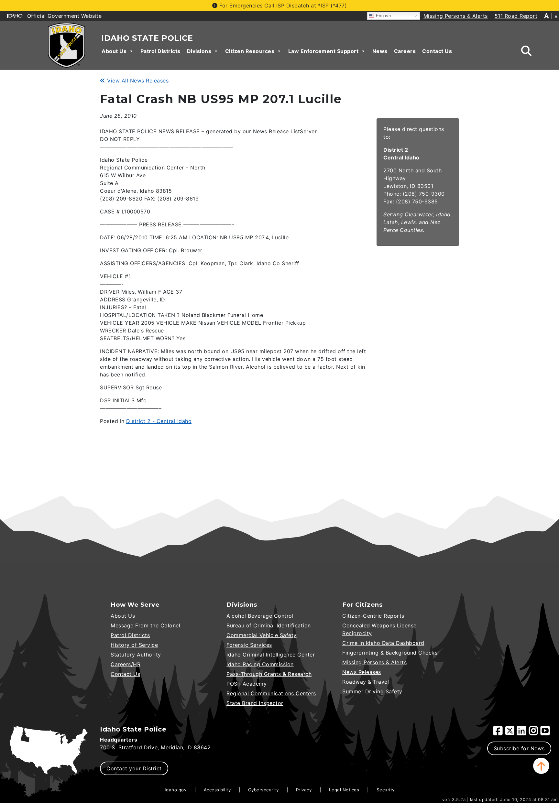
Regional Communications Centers (271, 693)
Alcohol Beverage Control (259, 616)
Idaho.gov (176, 789)
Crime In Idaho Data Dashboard (383, 643)
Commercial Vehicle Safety (261, 635)
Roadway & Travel (365, 681)
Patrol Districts (160, 51)
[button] (541, 766)
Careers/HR (125, 664)
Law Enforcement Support (323, 51)
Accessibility (217, 789)
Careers (405, 51)
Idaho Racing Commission (260, 664)
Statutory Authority (136, 654)
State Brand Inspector (254, 703)
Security (386, 789)
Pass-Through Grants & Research (269, 674)
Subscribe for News (519, 748)
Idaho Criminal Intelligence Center (270, 654)
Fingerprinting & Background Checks (389, 652)
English (382, 15)
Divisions (199, 51)
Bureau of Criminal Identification (268, 625)
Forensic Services (249, 645)
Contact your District (134, 768)
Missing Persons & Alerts (374, 662)
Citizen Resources (250, 51)
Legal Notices (344, 789)
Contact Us (437, 51)
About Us (114, 51)
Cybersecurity (263, 789)
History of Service (134, 645)
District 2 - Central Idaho (159, 421)
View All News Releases (137, 80)
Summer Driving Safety (372, 691)
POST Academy (246, 683)
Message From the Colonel (145, 625)
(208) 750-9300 (424, 193)
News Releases (361, 672)
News (380, 51)
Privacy (304, 789)
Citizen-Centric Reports (373, 616)
